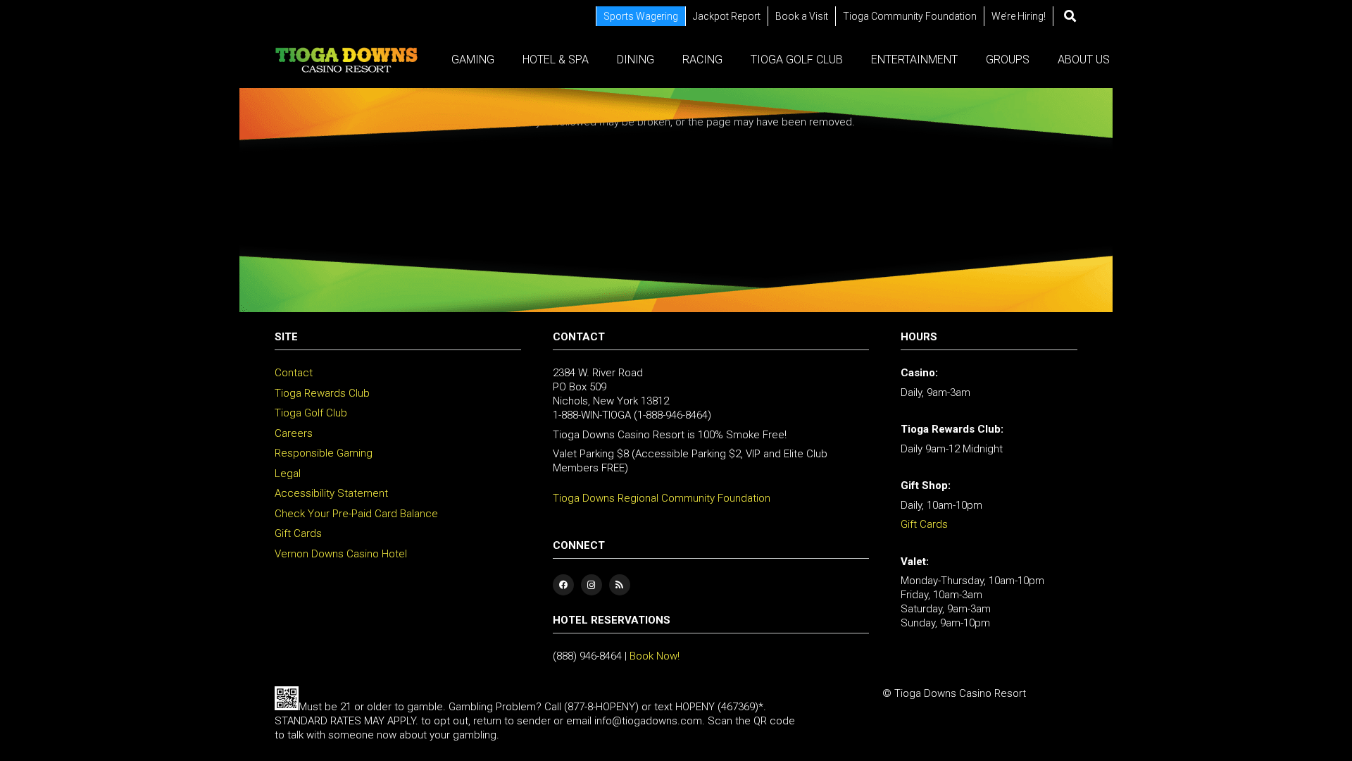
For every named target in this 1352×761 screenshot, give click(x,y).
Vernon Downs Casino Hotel (341, 553)
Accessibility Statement (331, 493)
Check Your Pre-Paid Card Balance (356, 513)
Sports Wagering (640, 16)
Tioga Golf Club (311, 413)
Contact (294, 372)
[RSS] (619, 584)
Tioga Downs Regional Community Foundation (661, 498)
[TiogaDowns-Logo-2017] (346, 60)
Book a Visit (801, 16)
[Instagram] (591, 584)
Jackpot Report (726, 16)
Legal (288, 473)
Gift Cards (298, 533)
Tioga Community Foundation (910, 16)
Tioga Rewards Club (322, 393)
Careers (294, 433)
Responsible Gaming (324, 453)
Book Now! (655, 656)
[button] (1070, 16)
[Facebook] (563, 584)
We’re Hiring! (1018, 16)
